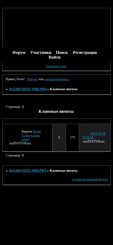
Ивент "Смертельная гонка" (31, 135)
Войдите (32, 79)
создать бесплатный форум (89, 179)
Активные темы (55, 66)
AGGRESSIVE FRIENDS (27, 89)
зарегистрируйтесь (56, 79)
